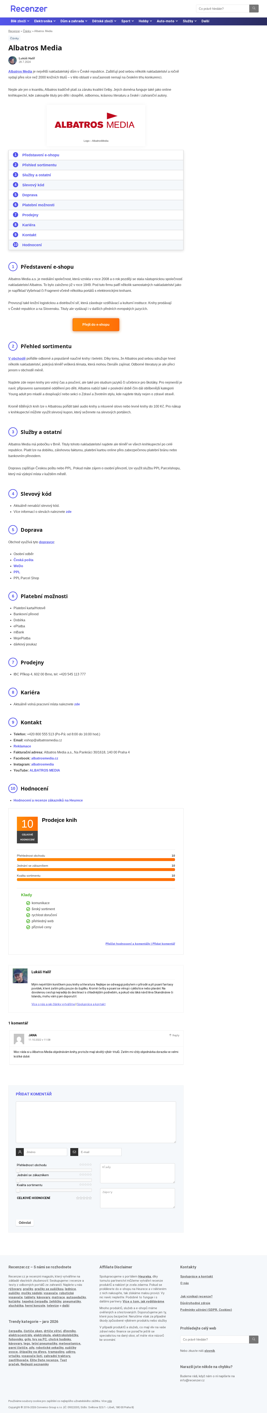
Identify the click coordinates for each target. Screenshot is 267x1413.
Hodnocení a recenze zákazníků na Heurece (48, 800)
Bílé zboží (18, 21)
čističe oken (33, 1331)
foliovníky (16, 1339)
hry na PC (39, 1339)
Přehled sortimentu (39, 165)
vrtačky (14, 1356)
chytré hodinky (59, 1339)
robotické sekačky (49, 1348)
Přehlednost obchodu (32, 1165)
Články (27, 31)
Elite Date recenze (44, 1360)
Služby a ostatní (36, 175)
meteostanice (69, 1343)
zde (77, 704)
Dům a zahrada (72, 21)
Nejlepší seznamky (35, 1364)
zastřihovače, (19, 1360)
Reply (175, 1035)
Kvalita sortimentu (29, 1185)
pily (31, 1348)
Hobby (144, 21)
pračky (28, 1289)
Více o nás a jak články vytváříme (53, 1004)
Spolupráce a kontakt (91, 1004)
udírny (70, 1352)
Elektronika (43, 21)
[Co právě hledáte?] (254, 8)
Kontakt (29, 235)
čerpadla (15, 1331)
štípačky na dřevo (32, 1352)
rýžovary (15, 1289)
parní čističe (18, 1348)
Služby (188, 21)
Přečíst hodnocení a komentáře (128, 943)
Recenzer (14, 31)
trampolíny (56, 1352)
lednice (70, 1289)
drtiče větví (52, 1331)
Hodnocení (32, 245)
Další (205, 21)
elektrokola (42, 1335)
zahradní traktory (57, 1356)
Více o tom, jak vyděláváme (143, 1301)
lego (27, 1343)
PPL (17, 572)
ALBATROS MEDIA (45, 770)
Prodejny (30, 215)
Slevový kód (33, 185)
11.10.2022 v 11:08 (39, 1039)
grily (27, 1339)
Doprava (29, 195)
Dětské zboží (102, 21)
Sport (125, 21)
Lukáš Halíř (27, 58)
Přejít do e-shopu (96, 324)
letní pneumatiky (44, 1343)
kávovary (15, 1343)
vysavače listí (31, 1356)
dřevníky (69, 1331)
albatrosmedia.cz (44, 758)
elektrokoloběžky (65, 1335)
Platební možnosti (38, 205)
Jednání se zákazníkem (33, 1175)
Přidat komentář (163, 943)
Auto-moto (165, 21)
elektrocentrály (20, 1335)
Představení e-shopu (40, 155)
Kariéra (28, 225)
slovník (209, 1351)
